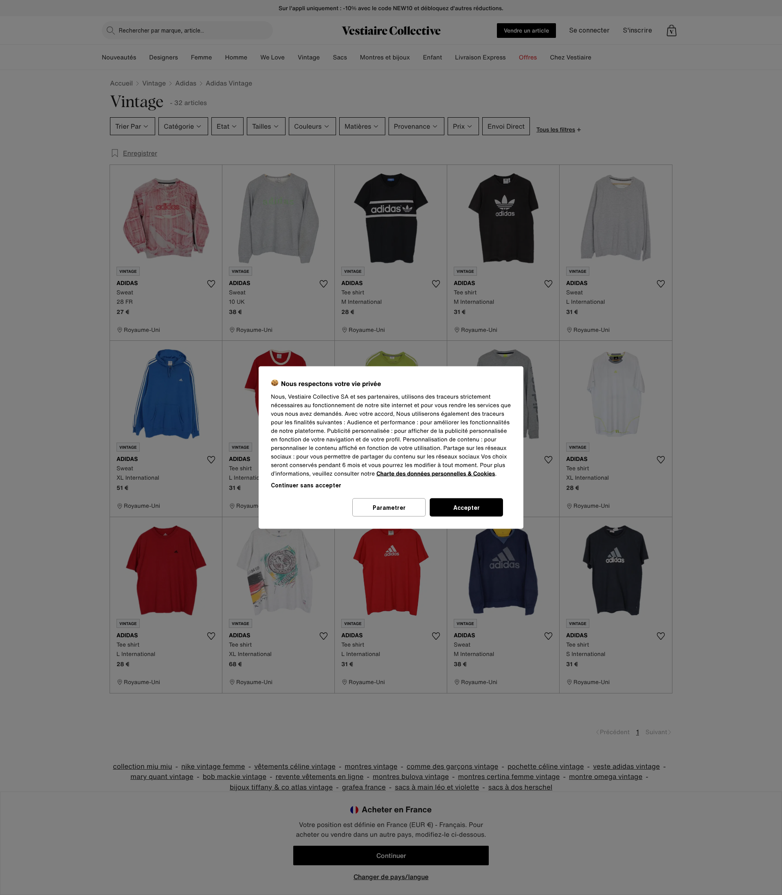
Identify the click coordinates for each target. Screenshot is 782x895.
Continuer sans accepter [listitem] (306, 485)
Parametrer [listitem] (389, 507)
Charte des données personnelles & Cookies (435, 473)
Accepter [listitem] (466, 507)
